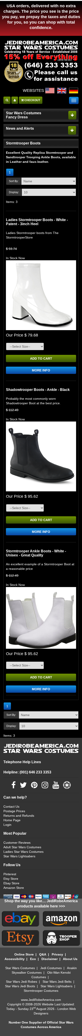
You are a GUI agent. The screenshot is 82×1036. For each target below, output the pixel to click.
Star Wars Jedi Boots (20, 986)
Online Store (24, 954)
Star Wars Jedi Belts (57, 981)
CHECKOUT (32, 100)
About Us (70, 959)
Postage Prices (14, 811)
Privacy (57, 954)
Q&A (42, 954)
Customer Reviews (17, 842)
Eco (33, 959)
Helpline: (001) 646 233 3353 (27, 772)
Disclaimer (49, 959)
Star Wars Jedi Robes (21, 981)
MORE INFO (41, 370)
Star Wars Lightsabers (19, 856)
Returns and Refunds (18, 815)
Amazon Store (13, 888)
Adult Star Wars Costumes (22, 847)
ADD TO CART (41, 358)
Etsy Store (10, 878)
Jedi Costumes (51, 968)
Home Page (11, 820)
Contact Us (11, 806)
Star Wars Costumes (20, 968)
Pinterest (9, 874)
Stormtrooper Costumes (41, 990)
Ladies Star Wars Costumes (23, 851)
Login (7, 824)
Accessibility (15, 959)
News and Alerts (20, 128)
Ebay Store (11, 883)
